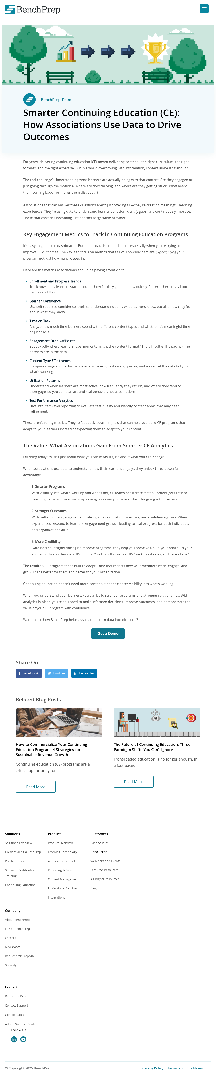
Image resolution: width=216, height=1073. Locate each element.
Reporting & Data (60, 870)
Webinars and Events (105, 861)
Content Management (63, 879)
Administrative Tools (62, 861)
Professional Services (63, 888)
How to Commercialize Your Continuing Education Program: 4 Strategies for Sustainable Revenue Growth (51, 749)
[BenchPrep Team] (29, 99)
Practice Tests (14, 861)
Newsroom (12, 947)
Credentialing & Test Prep (23, 852)
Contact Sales (14, 1015)
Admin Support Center (21, 1024)
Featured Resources (104, 870)
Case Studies (99, 843)
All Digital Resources (104, 879)
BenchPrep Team (56, 99)
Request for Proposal (20, 956)
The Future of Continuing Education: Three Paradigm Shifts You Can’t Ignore (152, 747)
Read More (35, 786)
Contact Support (16, 1005)
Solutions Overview (18, 843)
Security (10, 965)
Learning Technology (62, 852)
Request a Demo (16, 996)
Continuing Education (20, 885)
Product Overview (60, 843)
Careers (10, 938)
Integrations (56, 897)
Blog (93, 888)
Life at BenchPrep (17, 929)
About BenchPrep (17, 920)
